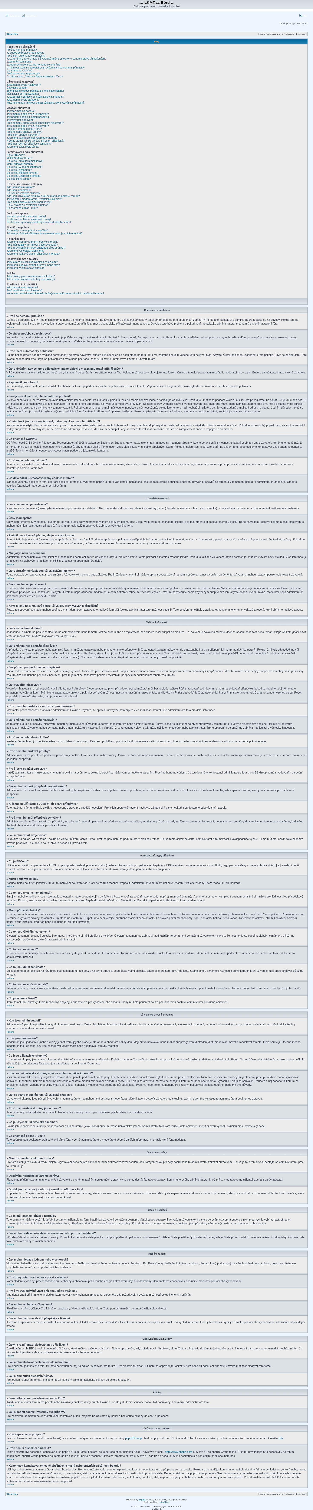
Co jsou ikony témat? (19, 178)
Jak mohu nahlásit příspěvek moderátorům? (32, 137)
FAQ (304, 16)
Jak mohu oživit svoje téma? (23, 146)
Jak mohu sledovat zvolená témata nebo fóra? (33, 265)
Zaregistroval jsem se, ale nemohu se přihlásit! (33, 64)
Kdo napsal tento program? (22, 287)
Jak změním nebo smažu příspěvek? (28, 114)
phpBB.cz (164, 1502)
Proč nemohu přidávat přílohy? (24, 131)
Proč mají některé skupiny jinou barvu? (29, 202)
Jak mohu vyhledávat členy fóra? (26, 250)
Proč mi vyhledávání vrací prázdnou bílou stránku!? (36, 247)
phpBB (142, 1500)
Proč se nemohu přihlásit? (22, 49)
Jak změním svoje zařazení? (23, 99)
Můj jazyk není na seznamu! (23, 93)
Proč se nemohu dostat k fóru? (24, 128)
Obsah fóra (12, 34)
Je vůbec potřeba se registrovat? (25, 52)
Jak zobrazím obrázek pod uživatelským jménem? (35, 96)
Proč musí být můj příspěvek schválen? (29, 143)
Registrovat (31, 16)
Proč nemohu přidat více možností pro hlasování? (35, 122)
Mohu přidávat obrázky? (20, 163)
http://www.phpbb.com (178, 1451)
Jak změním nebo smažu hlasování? (28, 125)
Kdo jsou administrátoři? (21, 187)
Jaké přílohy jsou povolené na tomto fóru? (31, 276)
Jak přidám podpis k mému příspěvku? (29, 116)
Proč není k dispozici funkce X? (25, 290)
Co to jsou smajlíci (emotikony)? (25, 161)
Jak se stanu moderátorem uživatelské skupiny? (34, 199)
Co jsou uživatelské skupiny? (23, 193)
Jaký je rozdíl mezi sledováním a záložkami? (32, 262)
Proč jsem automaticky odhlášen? (26, 55)
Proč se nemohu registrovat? (23, 73)
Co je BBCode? (16, 155)
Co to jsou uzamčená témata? (24, 175)
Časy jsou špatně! (17, 87)
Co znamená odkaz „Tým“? (22, 208)
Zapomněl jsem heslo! (19, 61)
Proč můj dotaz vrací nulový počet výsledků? (32, 244)
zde (281, 1438)
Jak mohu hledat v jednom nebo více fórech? (32, 241)
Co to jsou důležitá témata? (22, 172)
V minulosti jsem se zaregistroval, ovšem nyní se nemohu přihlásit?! (46, 67)
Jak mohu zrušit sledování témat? (26, 267)
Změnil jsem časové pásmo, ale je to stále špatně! (35, 90)
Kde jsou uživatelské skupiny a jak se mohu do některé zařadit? (43, 196)
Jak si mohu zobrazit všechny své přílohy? (31, 279)
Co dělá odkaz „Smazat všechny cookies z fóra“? (35, 76)
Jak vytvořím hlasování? (20, 119)
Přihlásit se (14, 16)
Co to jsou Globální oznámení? (24, 166)
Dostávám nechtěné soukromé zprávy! (29, 219)
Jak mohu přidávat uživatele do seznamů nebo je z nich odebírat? (44, 233)
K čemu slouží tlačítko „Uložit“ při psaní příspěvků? (36, 140)
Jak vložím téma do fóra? (21, 111)
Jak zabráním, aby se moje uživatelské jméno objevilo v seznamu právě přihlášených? (56, 58)
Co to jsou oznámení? (19, 169)
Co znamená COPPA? (19, 70)
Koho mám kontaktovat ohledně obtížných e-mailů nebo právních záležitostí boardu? (55, 293)
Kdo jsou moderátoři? (19, 190)
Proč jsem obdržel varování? (23, 134)
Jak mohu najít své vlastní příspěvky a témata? (33, 253)
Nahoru (10, 327)
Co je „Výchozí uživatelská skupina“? (28, 205)
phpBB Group (133, 1438)
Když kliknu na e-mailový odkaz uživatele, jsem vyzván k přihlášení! (45, 102)
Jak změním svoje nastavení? (24, 84)
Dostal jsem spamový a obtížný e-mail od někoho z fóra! (39, 222)
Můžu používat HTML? (20, 158)
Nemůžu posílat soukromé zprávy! (26, 216)
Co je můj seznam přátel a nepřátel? (28, 230)
